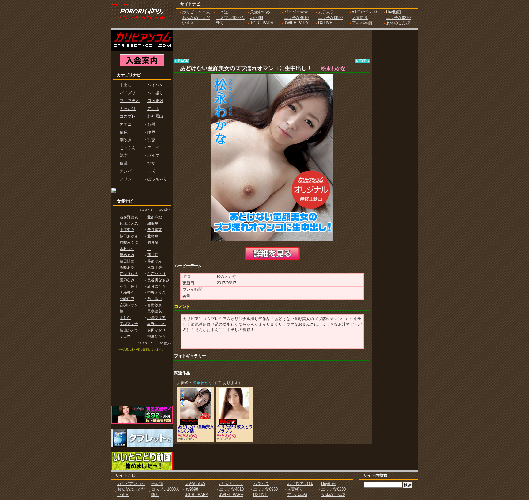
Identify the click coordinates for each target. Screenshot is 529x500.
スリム (126, 179)
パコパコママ (296, 12)
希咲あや (127, 267)
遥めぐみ (154, 261)
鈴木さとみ (129, 223)
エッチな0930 (330, 17)
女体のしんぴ (398, 23)
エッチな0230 (398, 17)
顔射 (151, 124)
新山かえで (129, 330)
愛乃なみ (127, 280)
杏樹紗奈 (154, 305)
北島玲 (152, 236)
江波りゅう (129, 274)
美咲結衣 (154, 311)
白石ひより (156, 274)
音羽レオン (129, 305)
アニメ (153, 148)
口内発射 (155, 100)
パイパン (155, 85)
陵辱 (151, 132)
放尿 (124, 132)
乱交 (151, 140)
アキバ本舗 (362, 23)
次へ (168, 209)
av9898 (256, 17)
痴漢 (124, 163)
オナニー (128, 124)
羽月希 (152, 242)
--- (149, 249)
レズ (151, 171)
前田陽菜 (127, 261)
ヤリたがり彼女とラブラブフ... (235, 428)
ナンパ (126, 171)
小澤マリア (156, 318)
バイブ (153, 155)
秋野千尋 (154, 267)
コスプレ (128, 116)
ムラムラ (326, 12)
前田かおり (156, 330)
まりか (125, 318)
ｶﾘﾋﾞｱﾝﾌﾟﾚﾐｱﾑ (365, 12)
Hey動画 (393, 12)
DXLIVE (325, 23)
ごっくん (128, 148)
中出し (126, 85)
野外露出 (155, 116)
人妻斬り (360, 17)
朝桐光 (152, 223)
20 (161, 209)
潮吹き (126, 140)
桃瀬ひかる (156, 336)
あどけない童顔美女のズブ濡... (196, 428)
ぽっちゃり (157, 179)
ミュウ (125, 336)
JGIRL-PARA (261, 23)
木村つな (127, 249)
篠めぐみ (127, 255)
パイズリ (128, 93)
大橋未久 (127, 292)
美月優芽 (154, 230)
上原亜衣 (127, 230)
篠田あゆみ (129, 236)
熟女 (124, 155)
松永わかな (188, 435)
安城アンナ (129, 324)
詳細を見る (272, 253)
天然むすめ (260, 12)
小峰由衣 (127, 299)
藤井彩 (152, 255)
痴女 (151, 163)
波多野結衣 (129, 217)
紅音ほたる (156, 286)
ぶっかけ (128, 108)
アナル (153, 108)
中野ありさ (156, 292)
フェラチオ (130, 100)
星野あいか (156, 324)
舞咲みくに (129, 242)
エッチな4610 (296, 17)
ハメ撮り (155, 93)
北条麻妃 (154, 217)
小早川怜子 (129, 286)
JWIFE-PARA (296, 23)
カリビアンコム (196, 12)
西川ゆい (154, 299)
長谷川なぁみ (158, 280)
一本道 (222, 12)
